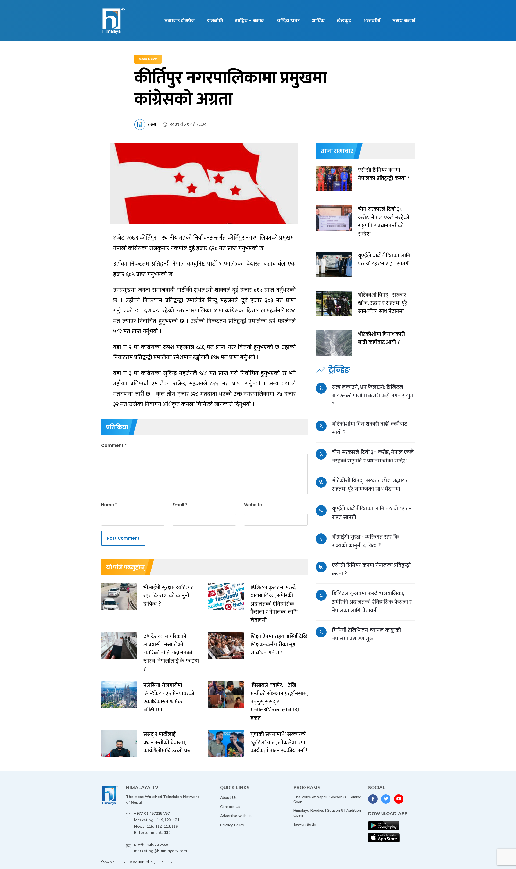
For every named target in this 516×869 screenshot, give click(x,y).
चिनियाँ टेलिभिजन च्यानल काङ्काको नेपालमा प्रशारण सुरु (366, 634)
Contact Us (230, 806)
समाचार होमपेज (179, 20)
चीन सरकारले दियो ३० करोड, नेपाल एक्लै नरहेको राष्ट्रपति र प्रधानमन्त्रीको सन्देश (373, 456)
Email (180, 505)
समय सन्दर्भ (403, 20)
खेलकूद (344, 20)
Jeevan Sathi (304, 824)
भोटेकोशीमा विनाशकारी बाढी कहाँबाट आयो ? (369, 428)
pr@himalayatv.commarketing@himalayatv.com (160, 847)
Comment (114, 445)
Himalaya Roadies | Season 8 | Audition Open (327, 813)
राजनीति (215, 20)
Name (109, 505)
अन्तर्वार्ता (371, 20)
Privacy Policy (232, 824)
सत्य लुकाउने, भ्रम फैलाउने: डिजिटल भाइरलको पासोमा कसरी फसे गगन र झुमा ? (373, 395)
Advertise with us (236, 815)
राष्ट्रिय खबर (288, 20)
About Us (228, 797)
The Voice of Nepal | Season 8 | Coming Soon (327, 799)
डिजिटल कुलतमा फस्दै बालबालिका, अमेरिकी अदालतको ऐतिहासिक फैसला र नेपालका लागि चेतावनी (372, 602)
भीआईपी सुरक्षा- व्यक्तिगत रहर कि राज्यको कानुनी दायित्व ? (365, 541)
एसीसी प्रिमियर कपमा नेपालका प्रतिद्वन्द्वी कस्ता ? (371, 569)
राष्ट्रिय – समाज (249, 20)
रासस (152, 124)
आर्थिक (318, 20)
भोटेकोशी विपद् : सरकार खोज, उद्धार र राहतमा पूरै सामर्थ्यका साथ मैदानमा (370, 485)
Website (253, 505)
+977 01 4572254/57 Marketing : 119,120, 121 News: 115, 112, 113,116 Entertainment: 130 (156, 823)
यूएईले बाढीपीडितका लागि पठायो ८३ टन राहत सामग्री (372, 513)
